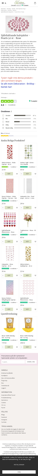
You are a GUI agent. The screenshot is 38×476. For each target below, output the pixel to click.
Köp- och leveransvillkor (8, 378)
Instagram (4, 419)
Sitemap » (4, 97)
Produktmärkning (6, 397)
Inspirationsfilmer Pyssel (8, 395)
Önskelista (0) (5, 385)
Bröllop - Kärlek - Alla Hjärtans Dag (16, 8)
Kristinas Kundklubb (7, 373)
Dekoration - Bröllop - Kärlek (8, 10)
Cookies (3, 402)
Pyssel (3, 407)
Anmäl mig (31, 362)
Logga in (3, 388)
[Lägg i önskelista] (17, 174)
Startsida (3, 8)
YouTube (3, 422)
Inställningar (19, 464)
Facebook (4, 417)
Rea (2, 383)
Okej (19, 472)
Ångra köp (4, 380)
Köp (9, 174)
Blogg (2, 414)
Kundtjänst (4, 375)
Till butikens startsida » (8, 93)
